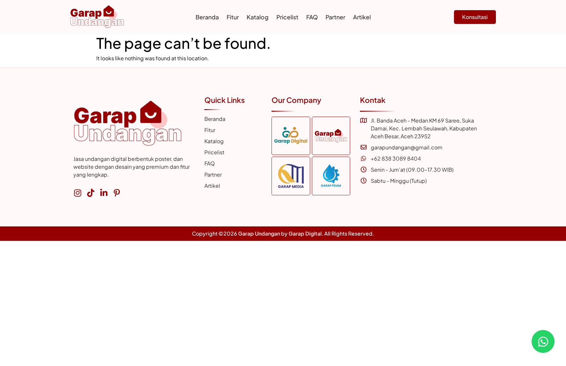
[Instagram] (77, 193)
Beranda (207, 17)
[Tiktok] (90, 193)
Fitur (233, 17)
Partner (335, 17)
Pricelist (287, 17)
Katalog (258, 17)
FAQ (312, 17)
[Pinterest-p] (117, 193)
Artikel (362, 17)
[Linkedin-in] (104, 193)
